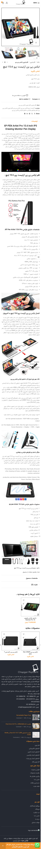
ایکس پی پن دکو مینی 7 (10, 652)
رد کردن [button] (3, 845)
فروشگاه (37, 809)
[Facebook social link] (34, 113)
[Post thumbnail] (36, 717)
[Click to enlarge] (36, 42)
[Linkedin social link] (27, 113)
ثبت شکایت (36, 813)
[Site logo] (20, 3)
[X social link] (32, 113)
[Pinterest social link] (29, 113)
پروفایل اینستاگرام (35, 806)
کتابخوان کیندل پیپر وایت (33, 758)
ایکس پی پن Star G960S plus (30, 653)
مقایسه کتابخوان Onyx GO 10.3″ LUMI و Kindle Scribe (18, 734)
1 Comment (19, 718)
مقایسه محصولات (35, 773)
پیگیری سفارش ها (35, 776)
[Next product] (2, 62)
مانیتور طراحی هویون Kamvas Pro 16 (30, 619)
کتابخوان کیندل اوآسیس (33, 755)
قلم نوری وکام (36, 762)
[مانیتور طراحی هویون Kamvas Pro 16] (30, 607)
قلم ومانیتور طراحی (32, 110)
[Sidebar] (38, 257)
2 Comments (16, 737)
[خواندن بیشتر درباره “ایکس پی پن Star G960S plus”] (23, 637)
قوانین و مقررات (35, 770)
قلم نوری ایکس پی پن (21, 62)
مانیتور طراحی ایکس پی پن (19, 110)
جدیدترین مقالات (35, 783)
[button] (38, 27)
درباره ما (37, 819)
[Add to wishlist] (23, 600)
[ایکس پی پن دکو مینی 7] (10, 641)
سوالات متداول (36, 822)
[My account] (7, 3)
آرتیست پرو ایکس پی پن (27, 108)
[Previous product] (7, 62)
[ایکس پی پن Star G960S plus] (30, 641)
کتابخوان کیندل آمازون (34, 752)
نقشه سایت (36, 786)
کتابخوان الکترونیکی (34, 748)
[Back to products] (5, 62)
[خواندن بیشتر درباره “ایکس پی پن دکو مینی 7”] (4, 637)
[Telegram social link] (25, 113)
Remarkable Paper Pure (23, 715)
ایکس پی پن (16, 108)
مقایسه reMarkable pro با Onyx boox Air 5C (18, 724)
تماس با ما (37, 780)
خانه (38, 62)
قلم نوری (32, 62)
